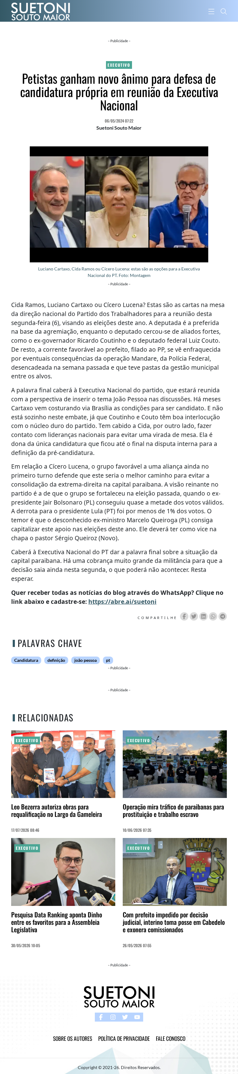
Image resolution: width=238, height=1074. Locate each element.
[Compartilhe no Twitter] (194, 616)
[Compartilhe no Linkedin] (203, 616)
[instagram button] (113, 1017)
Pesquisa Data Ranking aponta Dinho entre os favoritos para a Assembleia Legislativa (56, 922)
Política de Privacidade (124, 1038)
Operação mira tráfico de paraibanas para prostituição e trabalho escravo (173, 810)
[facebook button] (101, 1017)
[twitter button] (125, 1017)
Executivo (119, 65)
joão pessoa (85, 660)
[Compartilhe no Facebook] (184, 616)
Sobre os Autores (72, 1038)
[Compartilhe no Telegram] (222, 616)
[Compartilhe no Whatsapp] (213, 616)
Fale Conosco (170, 1038)
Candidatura (26, 660)
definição (56, 660)
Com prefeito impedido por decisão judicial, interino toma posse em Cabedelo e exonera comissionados (174, 922)
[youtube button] (137, 1017)
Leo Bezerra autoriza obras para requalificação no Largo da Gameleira (56, 810)
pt (108, 660)
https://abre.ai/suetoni (122, 601)
